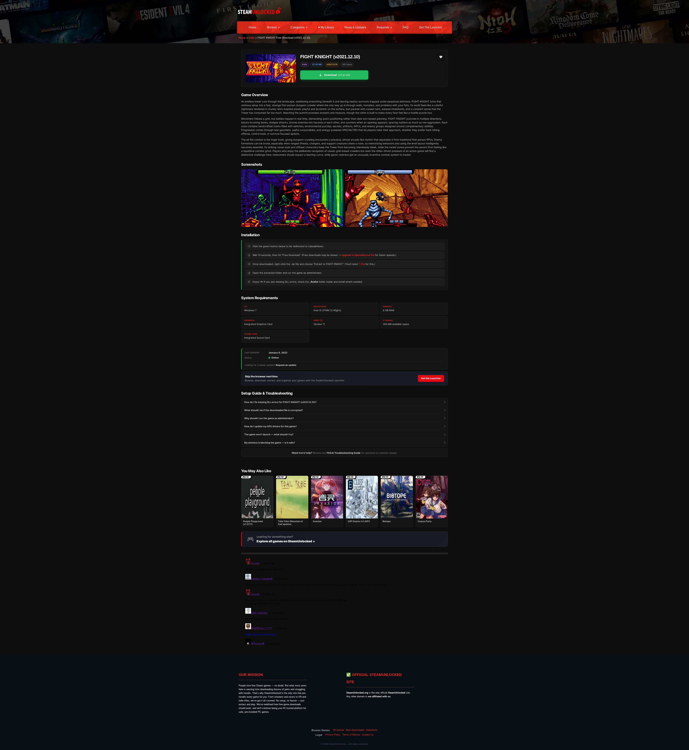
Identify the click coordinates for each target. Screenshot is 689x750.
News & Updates (355, 27)
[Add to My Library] (440, 57)
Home (252, 27)
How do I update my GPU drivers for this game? (270, 426)
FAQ (405, 27)
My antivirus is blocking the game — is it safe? (269, 442)
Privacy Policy (333, 734)
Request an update (286, 365)
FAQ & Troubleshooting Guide (343, 452)
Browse (272, 27)
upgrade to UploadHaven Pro (358, 255)
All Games (338, 730)
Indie (252, 37)
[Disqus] (344, 602)
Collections (372, 730)
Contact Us (368, 734)
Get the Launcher (430, 27)
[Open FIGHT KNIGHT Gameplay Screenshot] (396, 198)
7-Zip (361, 264)
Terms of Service (351, 734)
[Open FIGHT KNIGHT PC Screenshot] (292, 198)
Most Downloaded (355, 730)
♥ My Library (326, 27)
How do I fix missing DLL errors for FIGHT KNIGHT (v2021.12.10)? (280, 402)
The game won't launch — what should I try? (269, 434)
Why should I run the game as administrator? (269, 418)
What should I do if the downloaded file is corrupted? (273, 410)
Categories (297, 27)
